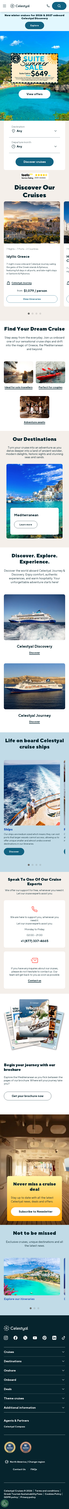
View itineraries (32, 299)
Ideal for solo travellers (19, 387)
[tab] (29, 314)
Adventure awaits (34, 422)
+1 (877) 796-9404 (48, 5)
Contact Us (19, 1469)
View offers (34, 94)
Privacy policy (27, 1497)
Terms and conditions (47, 1490)
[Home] (20, 6)
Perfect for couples (50, 387)
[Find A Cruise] (59, 6)
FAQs (34, 1469)
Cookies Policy (53, 1494)
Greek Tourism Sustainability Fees (23, 1494)
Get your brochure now (27, 1096)
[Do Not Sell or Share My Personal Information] (5, 1503)
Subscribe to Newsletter (35, 1211)
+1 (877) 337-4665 (34, 941)
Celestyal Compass (14, 1426)
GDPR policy (11, 1497)
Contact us (34, 980)
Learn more (25, 524)
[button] (19, 283)
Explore (34, 25)
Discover (34, 652)
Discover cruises (34, 161)
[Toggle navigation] (4, 5)
